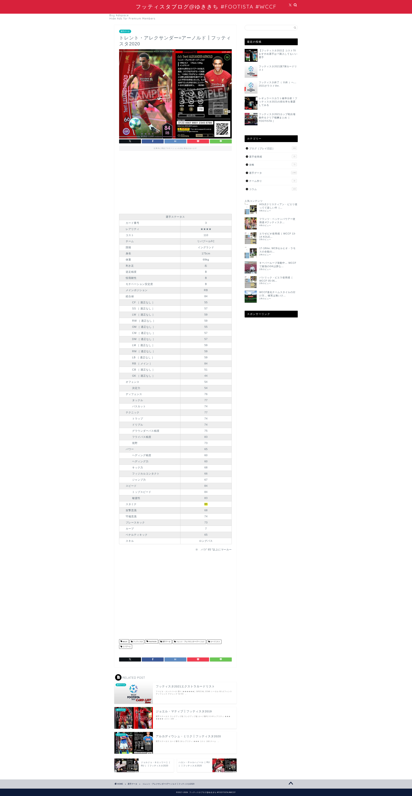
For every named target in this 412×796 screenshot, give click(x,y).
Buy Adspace (119, 15)
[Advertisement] (175, 181)
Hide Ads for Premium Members (132, 18)
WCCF (124, 642)
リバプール (126, 646)
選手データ (125, 31)
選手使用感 (272, 156)
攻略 (272, 164)
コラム (272, 189)
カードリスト (215, 642)
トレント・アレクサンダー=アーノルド (190, 642)
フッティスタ (138, 642)
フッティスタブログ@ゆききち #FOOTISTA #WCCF (206, 6)
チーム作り (272, 181)
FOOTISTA (152, 642)
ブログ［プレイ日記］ (272, 148)
